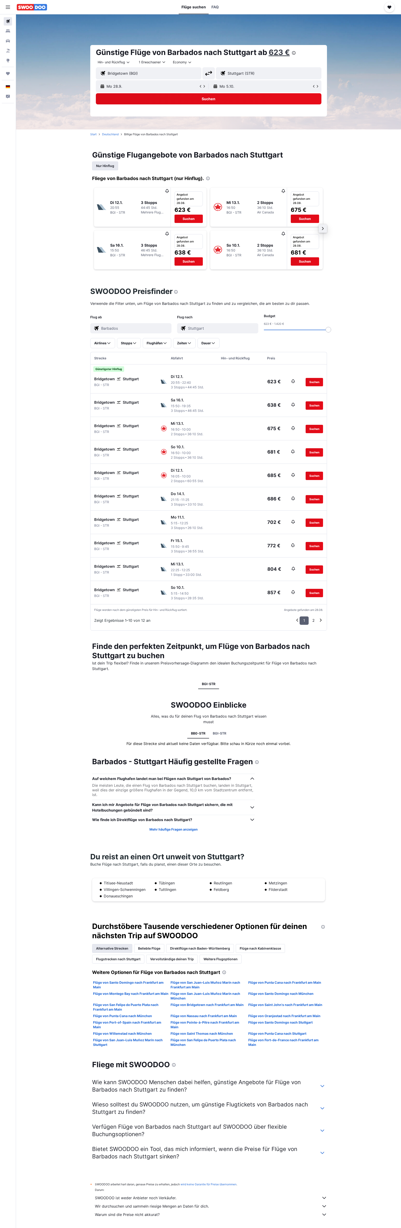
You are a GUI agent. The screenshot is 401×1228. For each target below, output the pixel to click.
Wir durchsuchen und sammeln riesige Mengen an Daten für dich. (152, 1206)
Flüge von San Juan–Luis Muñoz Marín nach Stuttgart (128, 1042)
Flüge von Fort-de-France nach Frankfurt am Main (283, 1042)
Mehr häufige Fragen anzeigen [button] (173, 829)
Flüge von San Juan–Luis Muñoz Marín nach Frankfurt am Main (205, 984)
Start (93, 134)
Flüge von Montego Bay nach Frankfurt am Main (130, 994)
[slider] (328, 329)
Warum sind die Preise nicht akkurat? (127, 1214)
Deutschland (110, 134)
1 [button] (304, 620)
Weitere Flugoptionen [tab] (221, 959)
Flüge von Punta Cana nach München (122, 1016)
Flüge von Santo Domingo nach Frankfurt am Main (128, 984)
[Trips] (8, 73)
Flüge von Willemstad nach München (122, 1033)
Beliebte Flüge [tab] (149, 948)
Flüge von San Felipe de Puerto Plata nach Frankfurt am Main (125, 1007)
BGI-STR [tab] (208, 684)
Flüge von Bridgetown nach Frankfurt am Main (207, 1005)
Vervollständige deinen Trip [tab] (172, 959)
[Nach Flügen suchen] (8, 21)
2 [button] (313, 620)
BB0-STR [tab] (198, 733)
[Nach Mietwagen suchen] (8, 40)
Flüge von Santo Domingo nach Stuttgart (280, 1022)
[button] (8, 7)
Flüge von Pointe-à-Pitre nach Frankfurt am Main (205, 1024)
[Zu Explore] (8, 60)
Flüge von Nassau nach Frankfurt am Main (204, 1016)
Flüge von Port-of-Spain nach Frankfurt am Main (127, 1024)
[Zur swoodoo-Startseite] (32, 7)
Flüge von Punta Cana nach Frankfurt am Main (284, 982)
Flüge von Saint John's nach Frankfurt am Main (285, 1005)
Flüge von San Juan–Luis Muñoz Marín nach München (205, 996)
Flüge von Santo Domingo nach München (281, 994)
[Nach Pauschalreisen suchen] (8, 50)
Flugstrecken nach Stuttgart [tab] (118, 959)
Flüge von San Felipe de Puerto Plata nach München (203, 1042)
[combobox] (114, 62)
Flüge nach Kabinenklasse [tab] (260, 948)
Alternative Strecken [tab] (112, 948)
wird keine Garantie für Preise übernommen (208, 1184)
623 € (279, 52)
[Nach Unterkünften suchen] (8, 31)
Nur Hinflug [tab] (105, 166)
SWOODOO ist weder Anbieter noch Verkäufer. (135, 1198)
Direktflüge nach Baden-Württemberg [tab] (200, 948)
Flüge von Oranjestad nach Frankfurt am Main (284, 1016)
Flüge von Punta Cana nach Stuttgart (277, 1033)
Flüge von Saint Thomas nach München (202, 1033)
